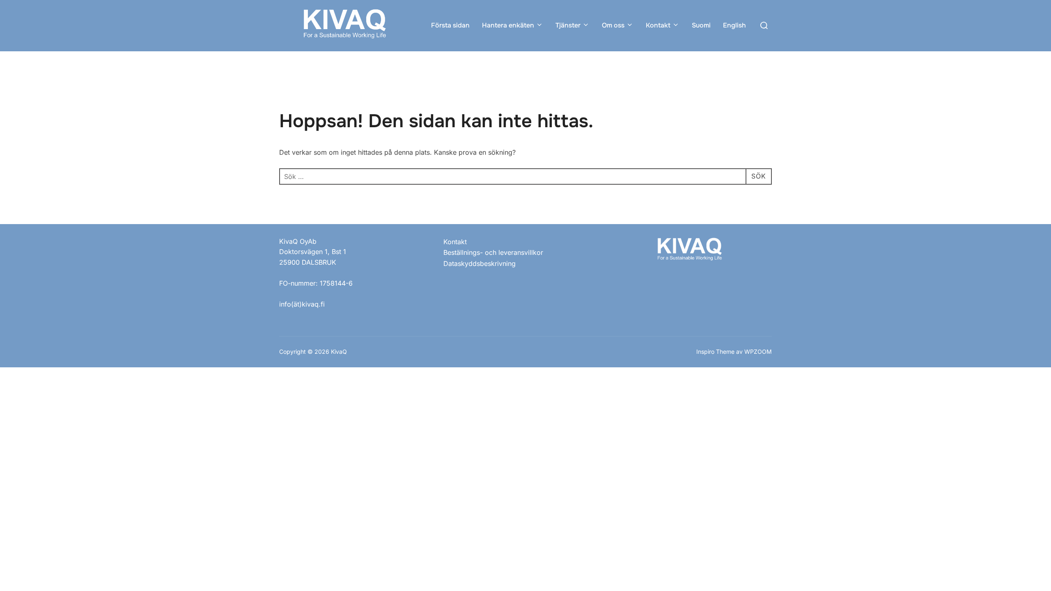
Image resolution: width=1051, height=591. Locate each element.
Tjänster (568, 25)
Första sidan (450, 25)
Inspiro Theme (715, 351)
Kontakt (658, 25)
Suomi (701, 25)
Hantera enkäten (508, 25)
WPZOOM (758, 351)
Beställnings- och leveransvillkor (493, 252)
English (734, 25)
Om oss (613, 25)
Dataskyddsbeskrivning (479, 263)
